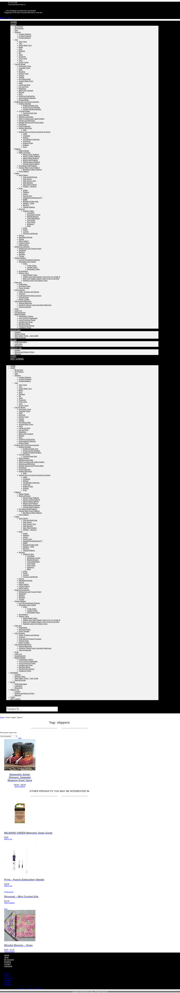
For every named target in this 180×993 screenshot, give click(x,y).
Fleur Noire (31, 222)
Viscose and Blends (30, 233)
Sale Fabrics (23, 175)
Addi (24, 130)
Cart (12, 697)
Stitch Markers (24, 115)
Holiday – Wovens (29, 186)
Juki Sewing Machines (23, 301)
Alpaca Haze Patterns (31, 154)
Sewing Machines (25, 303)
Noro (20, 94)
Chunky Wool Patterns (31, 164)
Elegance (30, 224)
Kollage (26, 145)
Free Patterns (24, 171)
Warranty (18, 354)
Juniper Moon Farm (26, 81)
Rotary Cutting (24, 299)
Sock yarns (23, 58)
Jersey (25, 194)
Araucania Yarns (25, 66)
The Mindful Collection (31, 139)
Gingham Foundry (33, 215)
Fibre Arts (18, 282)
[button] (82, 363)
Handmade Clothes (26, 316)
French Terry (27, 196)
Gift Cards (17, 358)
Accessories (23, 271)
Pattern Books (24, 151)
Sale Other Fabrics (30, 185)
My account (19, 26)
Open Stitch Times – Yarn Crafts (26, 336)
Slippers (18, 32)
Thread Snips (24, 297)
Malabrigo (22, 89)
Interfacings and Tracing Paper (30, 249)
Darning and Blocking (27, 121)
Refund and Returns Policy (24, 352)
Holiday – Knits (28, 203)
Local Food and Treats (27, 320)
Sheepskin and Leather (27, 262)
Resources (19, 688)
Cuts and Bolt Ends (30, 177)
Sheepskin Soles (33, 269)
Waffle (25, 200)
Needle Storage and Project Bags (31, 122)
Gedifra (21, 77)
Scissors (22, 294)
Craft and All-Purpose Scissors (30, 296)
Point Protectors (25, 126)
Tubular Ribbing (29, 207)
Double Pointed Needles (32, 109)
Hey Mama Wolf (25, 79)
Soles (25, 264)
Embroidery (23, 284)
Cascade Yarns (24, 68)
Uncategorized (20, 312)
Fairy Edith (31, 220)
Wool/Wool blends (25, 237)
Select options (20, 787)
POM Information (21, 342)
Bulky (21, 47)
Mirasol (21, 92)
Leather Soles (32, 267)
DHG (20, 70)
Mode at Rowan (24, 153)
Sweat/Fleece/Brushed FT (32, 198)
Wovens (22, 209)
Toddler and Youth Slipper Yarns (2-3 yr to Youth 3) (41, 277)
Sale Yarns (23, 42)
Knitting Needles (25, 104)
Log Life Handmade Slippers (29, 260)
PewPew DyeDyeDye (27, 96)
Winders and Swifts (26, 117)
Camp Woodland (33, 218)
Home (12, 366)
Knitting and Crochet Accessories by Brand (34, 132)
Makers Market (20, 314)
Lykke (25, 134)
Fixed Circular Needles (31, 107)
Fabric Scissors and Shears (29, 292)
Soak (16, 309)
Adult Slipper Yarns (30, 275)
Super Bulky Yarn (25, 45)
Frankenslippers (25, 38)
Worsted (22, 51)
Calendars (18, 344)
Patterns (18, 149)
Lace (20, 60)
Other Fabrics (24, 241)
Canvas (26, 232)
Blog (13, 340)
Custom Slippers (25, 34)
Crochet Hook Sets (30, 113)
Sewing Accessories (22, 247)
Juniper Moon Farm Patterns (29, 168)
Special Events (20, 338)
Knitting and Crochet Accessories (27, 102)
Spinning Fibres (25, 286)
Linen (25, 228)
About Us (16, 348)
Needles (22, 254)
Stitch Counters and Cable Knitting (31, 119)
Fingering (22, 57)
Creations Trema (25, 328)
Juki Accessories (25, 307)
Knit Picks (26, 141)
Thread (21, 256)
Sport (21, 55)
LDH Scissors (20, 290)
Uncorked (30, 213)
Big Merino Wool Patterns (32, 169)
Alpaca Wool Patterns (31, 158)
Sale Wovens (28, 183)
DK (20, 53)
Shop (13, 24)
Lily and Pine (23, 87)
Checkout (8, 966)
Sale (16, 30)
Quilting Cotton (28, 211)
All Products (19, 28)
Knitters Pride (28, 143)
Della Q (26, 137)
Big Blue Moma (24, 324)
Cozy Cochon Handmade (28, 318)
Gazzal (21, 75)
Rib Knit (26, 205)
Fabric (17, 173)
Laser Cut (18, 311)
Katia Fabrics (24, 245)
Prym (25, 147)
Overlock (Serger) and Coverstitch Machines (35, 305)
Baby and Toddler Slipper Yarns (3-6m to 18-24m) (41, 279)
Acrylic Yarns (23, 62)
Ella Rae (22, 72)
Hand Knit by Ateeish (26, 326)
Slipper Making (20, 258)
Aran (20, 49)
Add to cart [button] (8, 839)
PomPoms (22, 124)
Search (12, 705)
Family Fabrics (24, 243)
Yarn (16, 40)
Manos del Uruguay (26, 90)
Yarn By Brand (20, 64)
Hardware (22, 250)
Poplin (25, 230)
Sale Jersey (27, 179)
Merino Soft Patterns (30, 160)
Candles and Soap (26, 322)
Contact (17, 350)
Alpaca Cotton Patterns (31, 156)
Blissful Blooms (33, 217)
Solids (25, 190)
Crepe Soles (31, 265)
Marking (22, 252)
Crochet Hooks (24, 111)
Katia (21, 83)
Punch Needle (24, 288)
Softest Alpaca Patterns (31, 162)
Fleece (21, 235)
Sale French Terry (29, 181)
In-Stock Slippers (25, 36)
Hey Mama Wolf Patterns (28, 166)
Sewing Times (20, 334)
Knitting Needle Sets (30, 106)
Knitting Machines (25, 128)
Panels (21, 239)
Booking (15, 330)
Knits (20, 188)
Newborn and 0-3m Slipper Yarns (35, 280)
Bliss (29, 226)
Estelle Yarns (24, 74)
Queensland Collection (27, 98)
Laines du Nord (24, 85)
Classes (18, 332)
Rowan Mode (24, 100)
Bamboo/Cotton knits (30, 201)
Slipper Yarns (24, 273)
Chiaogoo (26, 136)
